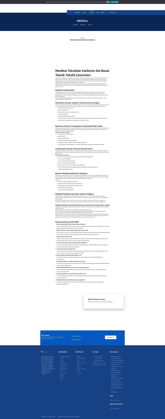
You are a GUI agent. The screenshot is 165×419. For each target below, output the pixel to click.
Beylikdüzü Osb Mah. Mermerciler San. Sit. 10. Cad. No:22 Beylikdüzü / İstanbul (99, 362)
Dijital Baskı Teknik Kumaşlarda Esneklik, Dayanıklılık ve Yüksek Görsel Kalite (116, 373)
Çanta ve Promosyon (82, 368)
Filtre (78, 371)
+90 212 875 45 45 (98, 356)
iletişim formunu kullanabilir (88, 282)
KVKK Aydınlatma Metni (115, 400)
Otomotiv (79, 373)
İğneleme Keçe (63, 364)
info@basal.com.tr (98, 358)
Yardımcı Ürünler (63, 368)
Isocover (62, 360)
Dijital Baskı (62, 377)
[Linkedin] (121, 12)
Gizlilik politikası (114, 1)
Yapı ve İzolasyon (81, 358)
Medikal (79, 356)
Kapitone (62, 375)
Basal (103, 118)
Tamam (108, 1)
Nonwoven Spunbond (65, 356)
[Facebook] (119, 12)
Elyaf (61, 379)
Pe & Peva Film (63, 366)
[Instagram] (123, 12)
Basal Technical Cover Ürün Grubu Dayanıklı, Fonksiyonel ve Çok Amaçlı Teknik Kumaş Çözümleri (117, 359)
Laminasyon (62, 362)
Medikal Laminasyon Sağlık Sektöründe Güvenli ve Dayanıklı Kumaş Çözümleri (117, 386)
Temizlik (79, 364)
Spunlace (62, 358)
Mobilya (79, 366)
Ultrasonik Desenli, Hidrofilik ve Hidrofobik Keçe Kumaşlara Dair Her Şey (117, 380)
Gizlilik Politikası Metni (115, 408)
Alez (61, 371)
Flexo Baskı (62, 373)
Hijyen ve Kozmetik (81, 362)
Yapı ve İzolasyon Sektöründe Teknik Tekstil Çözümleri (117, 366)
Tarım (78, 360)
